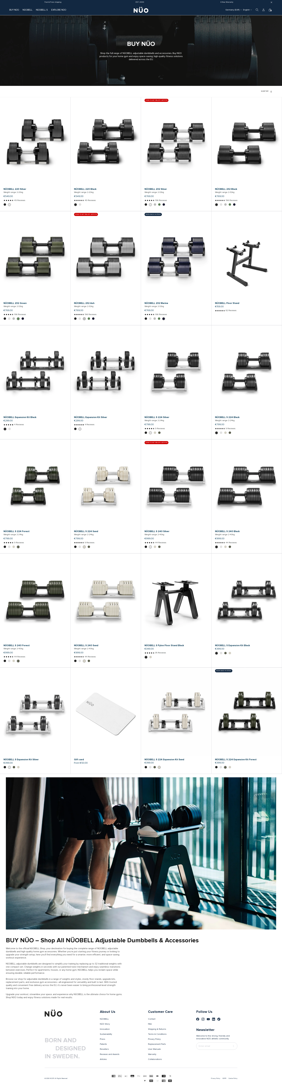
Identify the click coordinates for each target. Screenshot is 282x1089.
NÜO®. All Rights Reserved (58, 1078)
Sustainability (106, 1034)
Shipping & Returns (157, 1029)
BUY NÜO (14, 10)
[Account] (263, 9)
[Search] (257, 9)
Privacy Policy (154, 1039)
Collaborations (155, 1059)
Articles (103, 1059)
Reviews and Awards (109, 1054)
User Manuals (154, 1049)
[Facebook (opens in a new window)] (197, 1019)
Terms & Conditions (157, 1034)
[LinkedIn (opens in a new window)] (213, 1019)
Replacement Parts (157, 1044)
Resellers (104, 1049)
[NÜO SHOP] (53, 1013)
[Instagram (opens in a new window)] (203, 1019)
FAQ (150, 1024)
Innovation (105, 1029)
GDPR (224, 1078)
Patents (103, 1044)
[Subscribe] (234, 1046)
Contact (151, 1019)
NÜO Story (105, 1024)
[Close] (271, 2)
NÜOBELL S (42, 10)
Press (102, 1039)
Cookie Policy (233, 1078)
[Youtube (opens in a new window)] (208, 1019)
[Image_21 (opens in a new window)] (218, 1019)
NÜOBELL (27, 10)
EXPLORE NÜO (58, 10)
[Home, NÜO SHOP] (141, 10)
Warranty (152, 1054)
